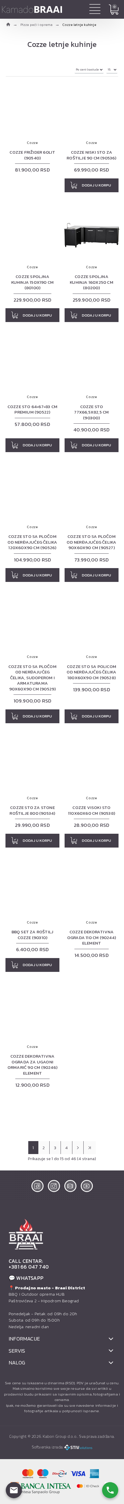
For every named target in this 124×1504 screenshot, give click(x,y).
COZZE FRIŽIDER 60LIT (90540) (32, 155)
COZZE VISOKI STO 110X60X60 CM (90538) (91, 810)
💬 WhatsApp (26, 1278)
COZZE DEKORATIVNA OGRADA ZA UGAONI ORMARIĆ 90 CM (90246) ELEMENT (32, 1064)
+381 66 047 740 (29, 1267)
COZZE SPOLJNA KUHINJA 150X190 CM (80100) (32, 282)
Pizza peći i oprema (36, 24)
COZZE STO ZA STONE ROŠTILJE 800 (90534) (32, 810)
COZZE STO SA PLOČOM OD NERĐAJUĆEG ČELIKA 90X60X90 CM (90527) (91, 542)
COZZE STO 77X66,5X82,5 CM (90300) (91, 412)
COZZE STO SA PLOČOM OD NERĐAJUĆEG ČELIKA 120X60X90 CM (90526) (32, 542)
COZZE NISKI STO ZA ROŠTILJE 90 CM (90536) (91, 155)
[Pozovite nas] (110, 1490)
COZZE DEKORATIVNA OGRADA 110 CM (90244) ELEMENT (91, 937)
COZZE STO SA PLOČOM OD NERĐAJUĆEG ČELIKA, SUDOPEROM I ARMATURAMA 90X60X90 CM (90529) (32, 678)
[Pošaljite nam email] (14, 1490)
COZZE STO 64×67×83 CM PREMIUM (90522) (32, 409)
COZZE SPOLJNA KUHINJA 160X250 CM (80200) (91, 282)
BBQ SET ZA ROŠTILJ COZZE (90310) (33, 934)
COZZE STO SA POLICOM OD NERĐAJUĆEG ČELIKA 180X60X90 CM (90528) (91, 672)
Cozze (32, 142)
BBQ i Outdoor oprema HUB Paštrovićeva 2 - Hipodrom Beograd (47, 1294)
